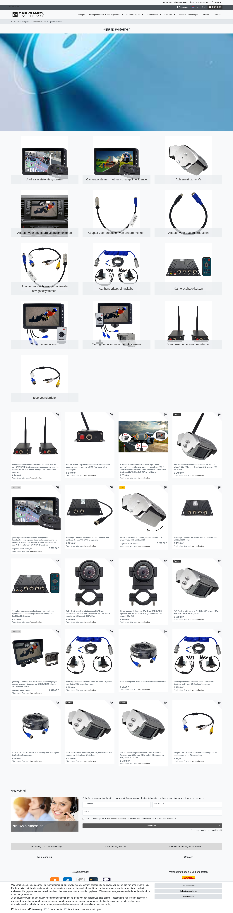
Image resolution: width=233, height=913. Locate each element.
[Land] (192, 7)
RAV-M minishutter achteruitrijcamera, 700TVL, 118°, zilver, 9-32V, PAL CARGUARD (141, 538)
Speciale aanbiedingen (188, 15)
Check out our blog (13, 6)
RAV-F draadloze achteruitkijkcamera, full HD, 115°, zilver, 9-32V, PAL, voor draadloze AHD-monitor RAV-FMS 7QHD (196, 467)
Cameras (169, 15)
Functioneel (20, 909)
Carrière (205, 15)
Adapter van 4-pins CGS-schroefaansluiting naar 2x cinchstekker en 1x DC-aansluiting (195, 754)
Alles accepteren (188, 886)
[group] (36, 437)
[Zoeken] (198, 7)
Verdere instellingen (91, 909)
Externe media (55, 909)
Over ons (216, 15)
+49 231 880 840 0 (200, 2)
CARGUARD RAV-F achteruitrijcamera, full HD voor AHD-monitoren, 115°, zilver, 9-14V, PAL (89, 754)
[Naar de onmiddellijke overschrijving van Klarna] (54, 880)
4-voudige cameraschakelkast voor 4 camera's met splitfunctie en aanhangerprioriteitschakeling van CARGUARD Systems (33, 613)
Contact (188, 857)
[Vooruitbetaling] (80, 880)
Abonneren (151, 826)
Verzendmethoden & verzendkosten (188, 872)
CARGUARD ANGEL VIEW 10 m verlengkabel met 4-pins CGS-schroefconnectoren (35, 754)
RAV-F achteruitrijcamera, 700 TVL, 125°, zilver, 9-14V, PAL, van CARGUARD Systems (196, 612)
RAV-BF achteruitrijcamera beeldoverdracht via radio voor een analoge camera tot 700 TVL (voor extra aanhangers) (88, 467)
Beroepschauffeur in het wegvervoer (105, 15)
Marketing (37, 909)
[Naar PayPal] (67, 880)
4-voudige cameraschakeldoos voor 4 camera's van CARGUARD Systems (195, 538)
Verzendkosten (36, 478)
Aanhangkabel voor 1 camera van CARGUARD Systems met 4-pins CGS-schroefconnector (89, 683)
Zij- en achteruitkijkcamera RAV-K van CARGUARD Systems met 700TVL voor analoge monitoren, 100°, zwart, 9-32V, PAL (141, 613)
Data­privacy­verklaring (100, 904)
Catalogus (81, 15)
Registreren (182, 2)
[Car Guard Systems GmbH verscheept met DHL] (188, 878)
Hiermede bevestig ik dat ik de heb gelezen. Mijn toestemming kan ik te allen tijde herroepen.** (130, 819)
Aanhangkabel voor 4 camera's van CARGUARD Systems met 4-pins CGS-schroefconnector (193, 683)
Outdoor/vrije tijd (133, 15)
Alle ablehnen (188, 896)
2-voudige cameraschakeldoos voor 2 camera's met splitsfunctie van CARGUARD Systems (87, 538)
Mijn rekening (44, 857)
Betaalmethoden (80, 872)
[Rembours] (106, 880)
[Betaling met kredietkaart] (93, 880)
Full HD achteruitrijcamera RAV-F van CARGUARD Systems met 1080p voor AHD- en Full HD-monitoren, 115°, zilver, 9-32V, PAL (142, 755)
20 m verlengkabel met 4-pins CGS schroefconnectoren (143, 682)
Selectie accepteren (188, 891)
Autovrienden (153, 15)
